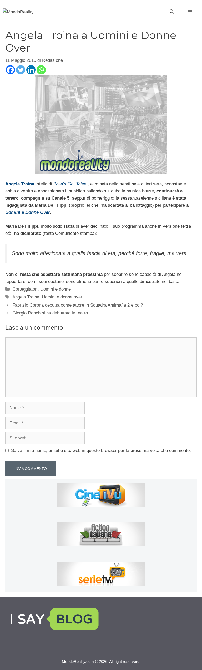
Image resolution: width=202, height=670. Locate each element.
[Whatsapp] (41, 69)
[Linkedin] (31, 69)
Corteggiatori (25, 289)
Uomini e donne (55, 289)
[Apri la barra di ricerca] (172, 11)
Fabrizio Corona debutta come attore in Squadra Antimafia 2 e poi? (77, 305)
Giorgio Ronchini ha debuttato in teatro (50, 313)
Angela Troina (25, 297)
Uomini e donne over (62, 297)
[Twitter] (20, 69)
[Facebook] (10, 69)
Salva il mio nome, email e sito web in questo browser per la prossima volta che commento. (101, 450)
